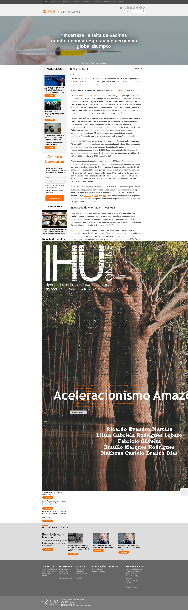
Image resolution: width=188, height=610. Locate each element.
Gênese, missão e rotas (49, 569)
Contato (121, 2)
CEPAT (44, 576)
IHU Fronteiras (63, 573)
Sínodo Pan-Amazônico (133, 585)
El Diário (120, 90)
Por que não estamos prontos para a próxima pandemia (97, 397)
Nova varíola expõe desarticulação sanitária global (95, 400)
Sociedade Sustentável (66, 578)
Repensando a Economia (67, 576)
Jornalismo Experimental (83, 576)
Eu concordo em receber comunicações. (55, 186)
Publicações (87, 2)
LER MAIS (50, 95)
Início (46, 2)
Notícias (77, 2)
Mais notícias (80, 569)
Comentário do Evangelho (134, 569)
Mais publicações (97, 569)
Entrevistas (79, 571)
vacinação (77, 230)
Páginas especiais (81, 573)
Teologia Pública (64, 571)
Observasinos (63, 569)
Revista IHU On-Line (98, 571)
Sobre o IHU (56, 2)
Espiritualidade (109, 2)
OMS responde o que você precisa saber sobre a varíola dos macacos (104, 403)
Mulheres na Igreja (131, 587)
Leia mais (48, 497)
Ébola (96, 196)
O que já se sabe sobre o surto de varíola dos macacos (97, 406)
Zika (104, 196)
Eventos (98, 2)
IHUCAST (79, 578)
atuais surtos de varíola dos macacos (89, 95)
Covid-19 (87, 196)
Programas (67, 2)
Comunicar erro (78, 412)
